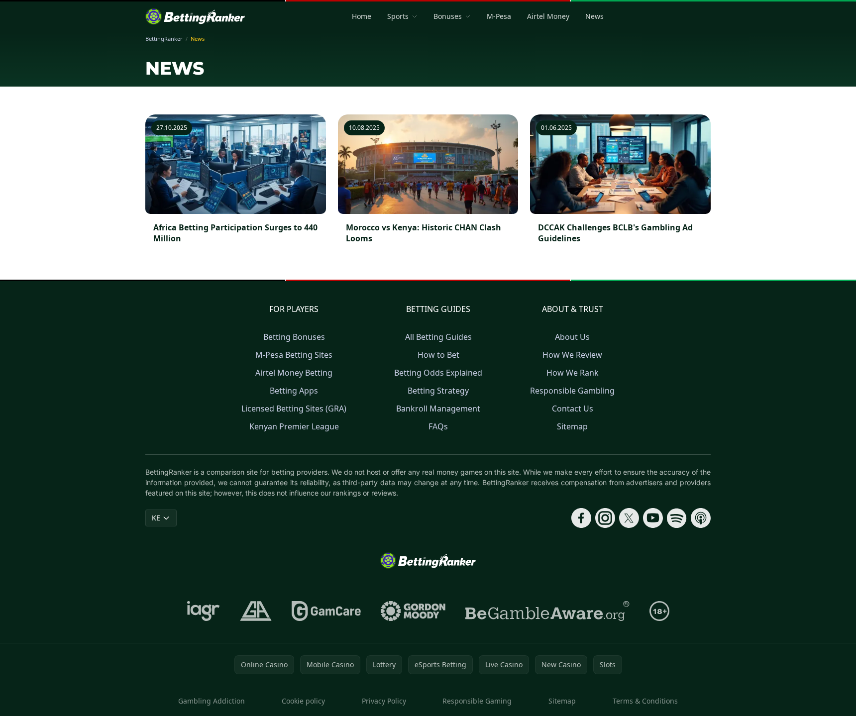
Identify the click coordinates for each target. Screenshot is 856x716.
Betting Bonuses (294, 336)
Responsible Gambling (572, 390)
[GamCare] (326, 611)
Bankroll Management (438, 408)
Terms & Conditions (645, 701)
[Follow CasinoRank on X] (629, 518)
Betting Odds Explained (438, 372)
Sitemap (572, 426)
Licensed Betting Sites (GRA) (293, 408)
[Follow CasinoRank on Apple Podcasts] (701, 518)
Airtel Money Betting (293, 372)
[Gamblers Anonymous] (256, 611)
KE (156, 517)
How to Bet (438, 354)
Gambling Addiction (211, 701)
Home (361, 16)
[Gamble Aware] (547, 611)
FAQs (438, 426)
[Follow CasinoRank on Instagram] (605, 518)
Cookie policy (303, 701)
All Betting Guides (438, 336)
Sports (398, 16)
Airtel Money (548, 16)
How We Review (572, 354)
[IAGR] (203, 611)
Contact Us (572, 408)
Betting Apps (294, 390)
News (594, 16)
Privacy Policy (384, 701)
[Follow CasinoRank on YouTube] (653, 518)
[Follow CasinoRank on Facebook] (581, 518)
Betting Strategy (438, 390)
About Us (572, 336)
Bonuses (447, 16)
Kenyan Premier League (294, 426)
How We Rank (572, 372)
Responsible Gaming (477, 701)
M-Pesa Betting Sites (293, 354)
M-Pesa (499, 16)
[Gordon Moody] (413, 611)
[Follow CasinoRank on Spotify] (677, 518)
